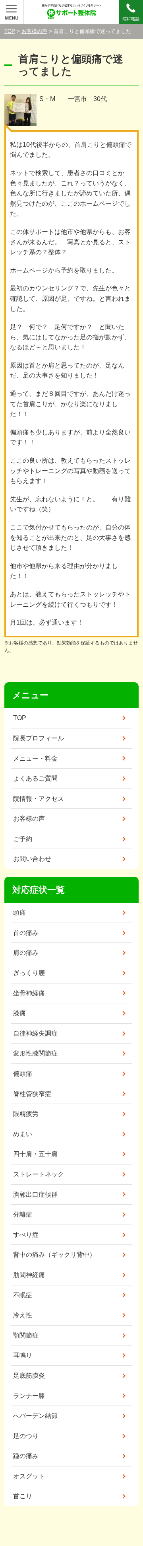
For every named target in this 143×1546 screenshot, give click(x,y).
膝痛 (19, 1013)
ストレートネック (38, 1174)
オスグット (29, 1476)
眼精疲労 (26, 1113)
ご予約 (22, 838)
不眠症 (22, 1295)
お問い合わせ (32, 858)
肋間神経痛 (29, 1274)
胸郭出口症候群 (35, 1194)
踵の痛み (26, 1456)
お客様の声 (34, 31)
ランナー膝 (29, 1395)
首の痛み (26, 932)
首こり (22, 1496)
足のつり (26, 1436)
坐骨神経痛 (29, 993)
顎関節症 (26, 1335)
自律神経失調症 (35, 1033)
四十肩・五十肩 (35, 1154)
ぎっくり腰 (29, 973)
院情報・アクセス (38, 798)
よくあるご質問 (35, 778)
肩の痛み (26, 952)
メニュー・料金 (35, 758)
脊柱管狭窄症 (32, 1093)
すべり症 (26, 1234)
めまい (22, 1134)
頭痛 (19, 912)
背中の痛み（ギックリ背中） (54, 1254)
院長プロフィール (38, 738)
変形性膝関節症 (35, 1053)
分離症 (22, 1214)
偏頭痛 (22, 1073)
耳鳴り (22, 1355)
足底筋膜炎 (29, 1375)
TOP (9, 31)
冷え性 (22, 1315)
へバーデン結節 (35, 1415)
